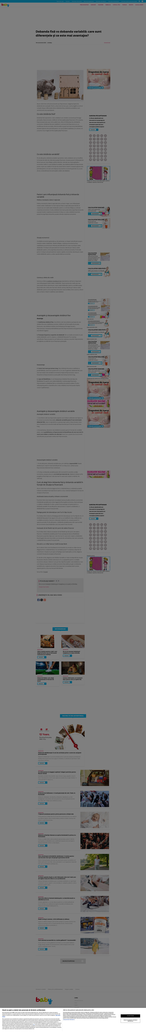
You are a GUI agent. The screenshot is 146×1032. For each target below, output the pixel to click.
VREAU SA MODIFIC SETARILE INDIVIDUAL (130, 1021)
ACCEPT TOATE (130, 1015)
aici (34, 1024)
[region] (73, 1020)
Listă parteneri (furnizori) (68, 1019)
